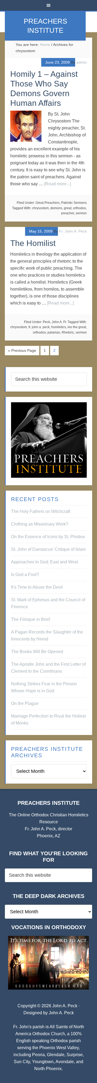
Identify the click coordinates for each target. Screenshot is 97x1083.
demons (56, 208)
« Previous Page (22, 350)
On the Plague (25, 703)
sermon (81, 213)
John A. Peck (61, 1012)
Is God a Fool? (25, 574)
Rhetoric (68, 332)
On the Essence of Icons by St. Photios (48, 536)
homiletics (58, 327)
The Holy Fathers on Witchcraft (40, 511)
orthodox (79, 208)
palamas (53, 332)
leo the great (77, 327)
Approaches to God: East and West (44, 562)
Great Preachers (48, 203)
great (67, 208)
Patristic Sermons (74, 203)
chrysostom (40, 208)
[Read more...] (57, 184)
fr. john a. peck (39, 327)
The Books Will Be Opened (37, 651)
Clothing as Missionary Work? (39, 524)
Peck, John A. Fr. (55, 322)
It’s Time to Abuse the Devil (37, 587)
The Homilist (33, 243)
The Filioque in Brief (30, 619)
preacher (67, 213)
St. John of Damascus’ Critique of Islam (48, 549)
